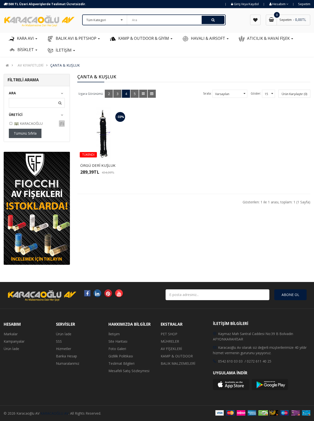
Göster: (256, 93)
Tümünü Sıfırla (25, 133)
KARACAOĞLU (31, 123)
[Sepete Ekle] (91, 152)
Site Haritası (117, 341)
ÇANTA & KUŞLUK (65, 65)
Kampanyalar (14, 341)
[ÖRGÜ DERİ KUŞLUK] (103, 133)
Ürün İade (11, 348)
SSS (59, 341)
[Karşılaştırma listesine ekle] (108, 152)
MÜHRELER (170, 341)
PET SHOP (169, 334)
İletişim (114, 334)
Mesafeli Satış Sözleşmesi (128, 370)
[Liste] (143, 94)
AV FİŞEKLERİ (171, 348)
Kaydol (254, 4)
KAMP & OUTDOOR (177, 356)
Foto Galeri (117, 348)
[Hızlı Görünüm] (116, 152)
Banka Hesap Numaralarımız (67, 360)
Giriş (237, 4)
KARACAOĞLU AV (54, 413)
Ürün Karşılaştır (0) (294, 94)
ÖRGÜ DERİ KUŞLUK (98, 165)
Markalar (11, 334)
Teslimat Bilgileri (121, 363)
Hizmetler (63, 348)
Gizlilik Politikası (120, 356)
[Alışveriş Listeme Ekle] (99, 152)
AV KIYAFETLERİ (30, 65)
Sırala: (207, 93)
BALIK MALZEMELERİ (178, 363)
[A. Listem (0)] (255, 19)
